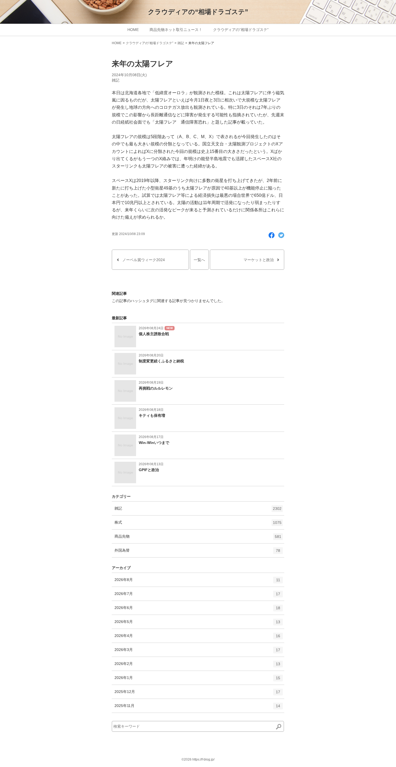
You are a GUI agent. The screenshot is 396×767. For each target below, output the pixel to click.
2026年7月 (197, 596)
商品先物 (197, 538)
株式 (198, 524)
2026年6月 (197, 610)
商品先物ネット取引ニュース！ (176, 29)
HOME (133, 29)
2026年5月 (197, 624)
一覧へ (199, 260)
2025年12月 (197, 694)
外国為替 (197, 552)
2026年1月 (197, 680)
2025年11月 (197, 708)
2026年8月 (197, 582)
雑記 (181, 43)
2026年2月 (197, 666)
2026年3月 (197, 652)
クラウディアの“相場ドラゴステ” (198, 11)
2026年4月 (197, 638)
